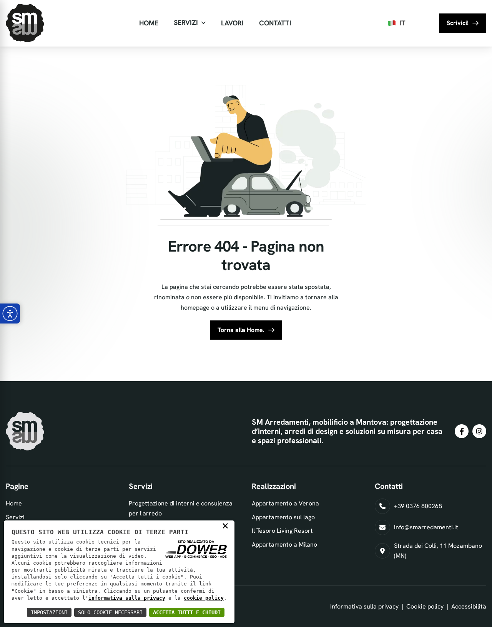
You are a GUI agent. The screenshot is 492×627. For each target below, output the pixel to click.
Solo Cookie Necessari (110, 612)
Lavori (232, 22)
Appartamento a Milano (284, 544)
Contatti (275, 22)
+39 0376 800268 (418, 506)
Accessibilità (468, 606)
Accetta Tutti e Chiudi (187, 612)
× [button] (225, 525)
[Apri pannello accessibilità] (10, 313)
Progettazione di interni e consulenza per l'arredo (181, 508)
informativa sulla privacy (126, 598)
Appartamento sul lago (283, 517)
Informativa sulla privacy (364, 606)
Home (148, 22)
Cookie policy (425, 606)
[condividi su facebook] (462, 431)
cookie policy (204, 598)
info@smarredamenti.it (426, 527)
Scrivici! (458, 23)
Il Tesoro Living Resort (282, 531)
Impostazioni (49, 612)
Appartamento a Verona (285, 503)
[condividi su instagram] (479, 431)
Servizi (186, 22)
